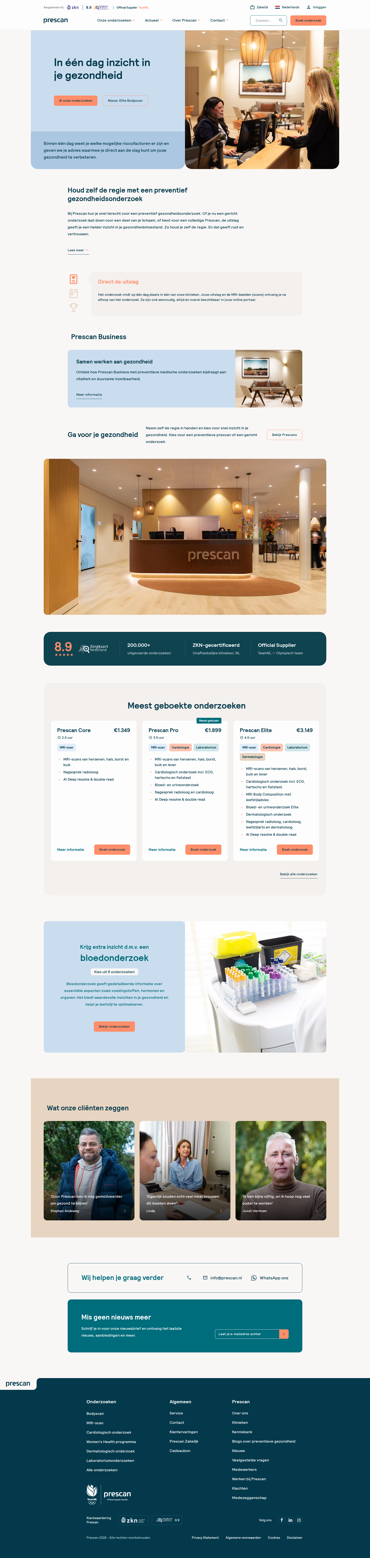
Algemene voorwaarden (243, 1538)
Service (176, 1413)
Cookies (274, 1538)
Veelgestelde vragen (250, 1460)
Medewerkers (244, 1469)
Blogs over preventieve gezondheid (263, 1441)
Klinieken (240, 1422)
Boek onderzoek (308, 20)
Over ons (240, 1413)
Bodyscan (95, 1413)
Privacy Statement (205, 1538)
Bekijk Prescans (284, 435)
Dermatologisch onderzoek (111, 1451)
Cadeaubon (180, 1450)
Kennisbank (242, 1431)
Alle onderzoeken (102, 1469)
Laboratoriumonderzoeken (110, 1460)
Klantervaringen (184, 1431)
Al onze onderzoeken (75, 100)
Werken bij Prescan (249, 1478)
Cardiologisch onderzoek (109, 1432)
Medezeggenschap (249, 1497)
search (280, 20)
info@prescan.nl (222, 1278)
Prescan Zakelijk (184, 1441)
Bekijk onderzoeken (114, 1026)
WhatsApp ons (274, 1278)
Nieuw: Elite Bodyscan (125, 100)
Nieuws (238, 1450)
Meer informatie (89, 394)
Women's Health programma (111, 1441)
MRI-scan (95, 1422)
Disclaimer (294, 1538)
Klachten (240, 1488)
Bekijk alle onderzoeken (298, 874)
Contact (177, 1422)
